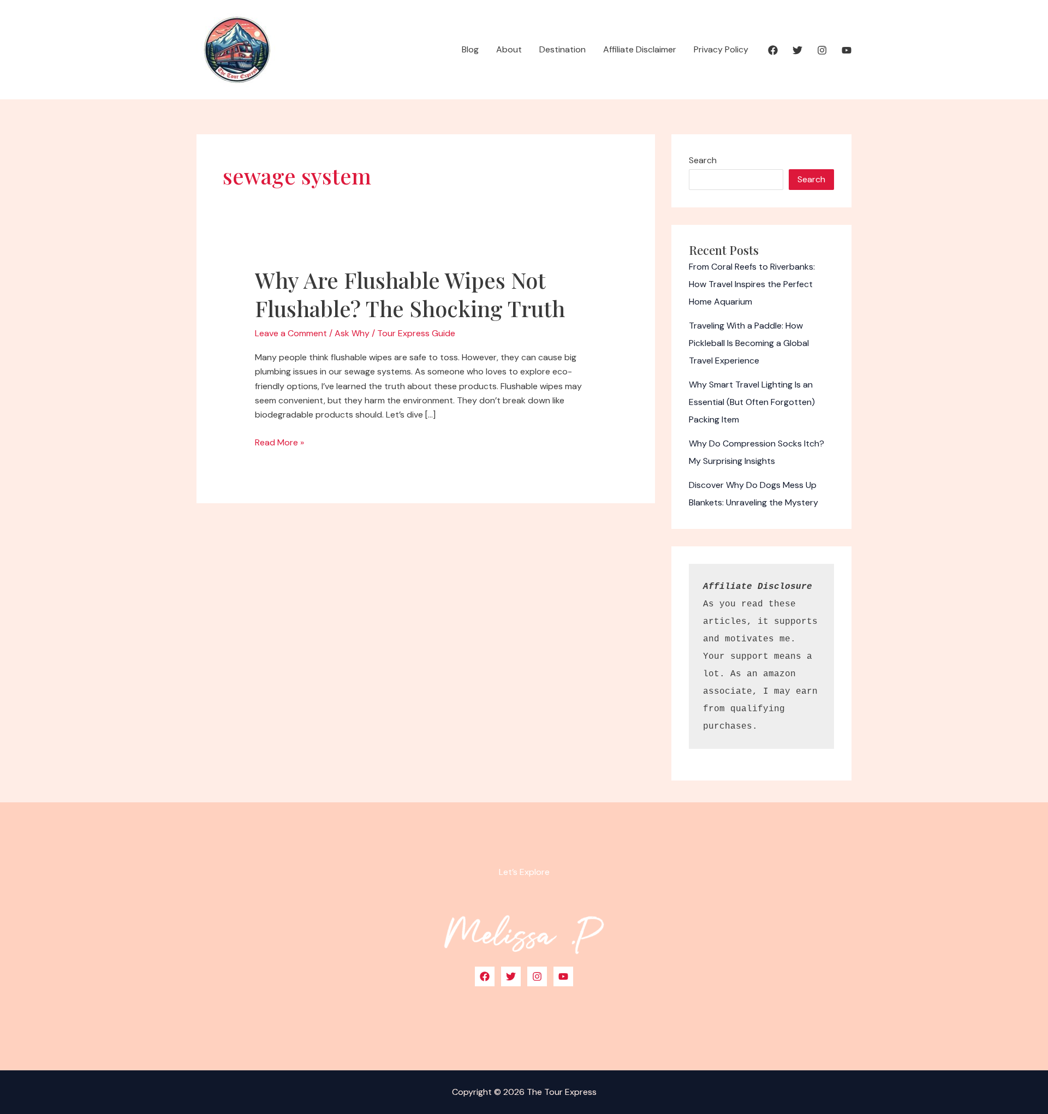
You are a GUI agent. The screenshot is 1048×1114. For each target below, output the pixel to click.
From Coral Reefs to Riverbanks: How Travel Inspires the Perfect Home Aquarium (752, 284)
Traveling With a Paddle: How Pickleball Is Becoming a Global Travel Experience (749, 343)
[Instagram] (822, 50)
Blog (470, 49)
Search (703, 160)
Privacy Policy (721, 49)
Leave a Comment (291, 333)
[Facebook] (773, 50)
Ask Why (352, 333)
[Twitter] (797, 50)
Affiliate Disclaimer (639, 49)
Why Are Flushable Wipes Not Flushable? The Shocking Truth (410, 294)
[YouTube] (846, 50)
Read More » (279, 443)
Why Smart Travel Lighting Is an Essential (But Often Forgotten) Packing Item (752, 402)
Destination (562, 49)
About (509, 49)
